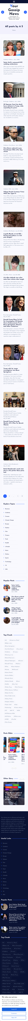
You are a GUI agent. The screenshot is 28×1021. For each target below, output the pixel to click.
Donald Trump (17, 315)
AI (6, 640)
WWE (7, 719)
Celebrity (6, 59)
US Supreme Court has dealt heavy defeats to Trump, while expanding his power (13, 106)
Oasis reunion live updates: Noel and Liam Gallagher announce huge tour (17, 929)
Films (7, 666)
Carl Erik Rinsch (10, 649)
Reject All (14, 1017)
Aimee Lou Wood (14, 640)
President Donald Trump (10, 411)
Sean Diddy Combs (10, 695)
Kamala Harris (9, 678)
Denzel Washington (10, 660)
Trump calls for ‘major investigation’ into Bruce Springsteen (11, 370)
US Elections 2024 (10, 713)
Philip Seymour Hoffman (12, 690)
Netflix (7, 684)
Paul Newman (19, 687)
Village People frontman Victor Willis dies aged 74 (17, 609)
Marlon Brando (9, 681)
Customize (14, 1013)
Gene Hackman (16, 666)
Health (7, 542)
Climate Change (9, 520)
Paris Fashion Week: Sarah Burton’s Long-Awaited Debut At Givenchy (18, 906)
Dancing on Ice (9, 655)
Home (14, 30)
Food (6, 539)
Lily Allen (6, 274)
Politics (7, 554)
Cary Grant (20, 649)
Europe (7, 524)
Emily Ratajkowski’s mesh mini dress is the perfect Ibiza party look (14, 470)
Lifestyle (7, 546)
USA (10, 189)
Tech (16, 704)
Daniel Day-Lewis (10, 657)
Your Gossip (9, 722)
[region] (14, 1008)
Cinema (7, 516)
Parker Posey (9, 687)
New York (15, 684)
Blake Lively (9, 643)
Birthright (6, 101)
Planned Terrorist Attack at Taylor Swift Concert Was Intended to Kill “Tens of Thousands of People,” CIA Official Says (17, 917)
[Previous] (13, 767)
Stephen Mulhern (10, 701)
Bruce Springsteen (8, 315)
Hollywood (15, 669)
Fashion (11, 59)
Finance (7, 535)
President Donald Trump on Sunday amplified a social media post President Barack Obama (12, 415)
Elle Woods (11, 231)
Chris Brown (12, 145)
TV (6, 565)
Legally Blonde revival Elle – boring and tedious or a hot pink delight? (13, 235)
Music (10, 274)
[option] (14, 750)
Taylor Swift (9, 704)
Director (21, 660)
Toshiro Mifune (18, 707)
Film (6, 531)
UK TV (12, 710)
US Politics (8, 716)
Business (7, 508)
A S (6, 802)
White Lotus (18, 716)
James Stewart (9, 672)
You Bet (14, 719)
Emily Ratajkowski (13, 464)
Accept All (14, 1009)
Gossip (7, 669)
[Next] (15, 767)
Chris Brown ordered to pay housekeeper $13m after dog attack (13, 150)
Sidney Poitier (9, 698)
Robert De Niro (9, 693)
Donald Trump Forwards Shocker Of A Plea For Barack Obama (13, 423)
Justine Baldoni (9, 675)
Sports (7, 558)
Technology (8, 561)
